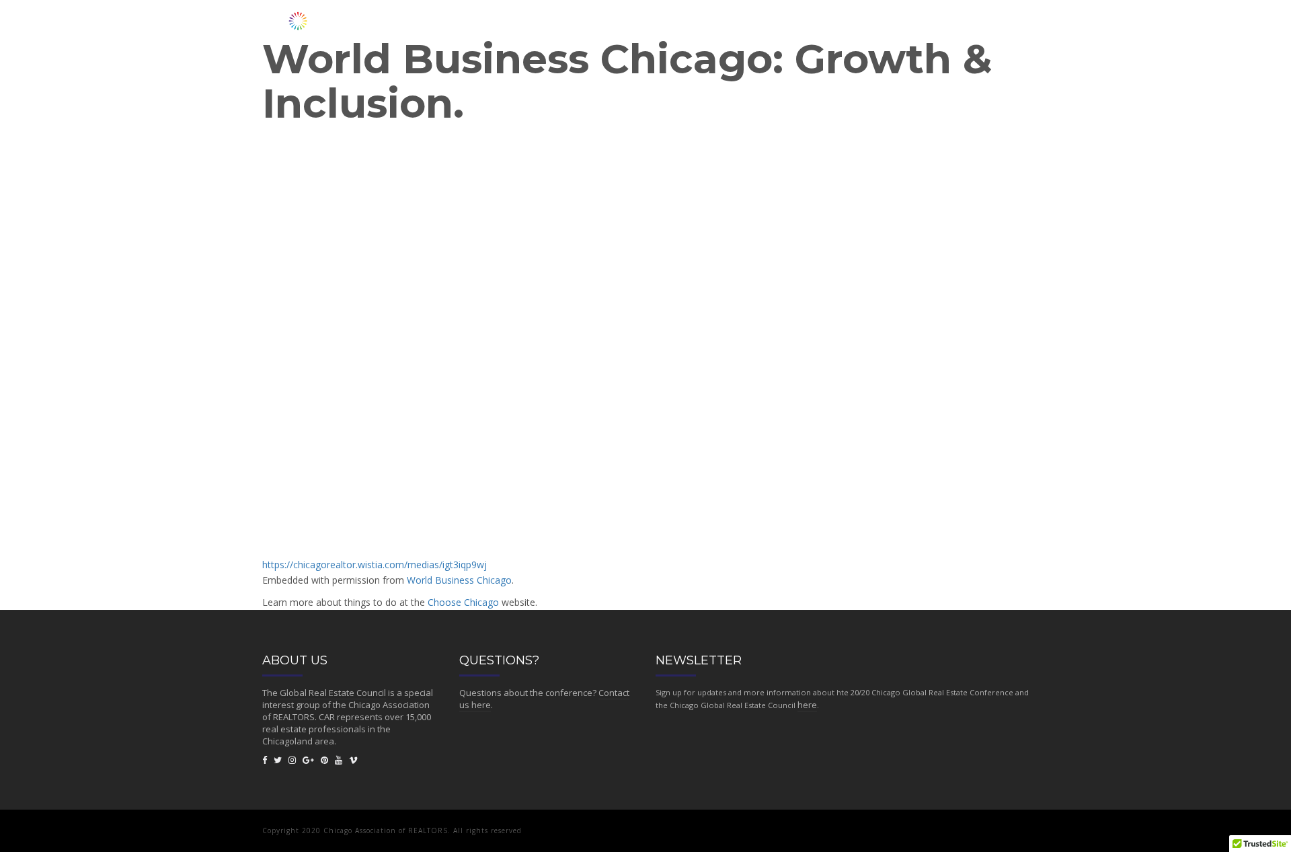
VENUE (821, 22)
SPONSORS (935, 22)
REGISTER (874, 22)
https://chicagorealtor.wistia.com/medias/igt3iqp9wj (374, 564)
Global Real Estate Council (333, 693)
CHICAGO (998, 22)
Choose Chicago (463, 602)
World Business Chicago (459, 580)
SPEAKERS (705, 22)
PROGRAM (766, 22)
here (807, 705)
